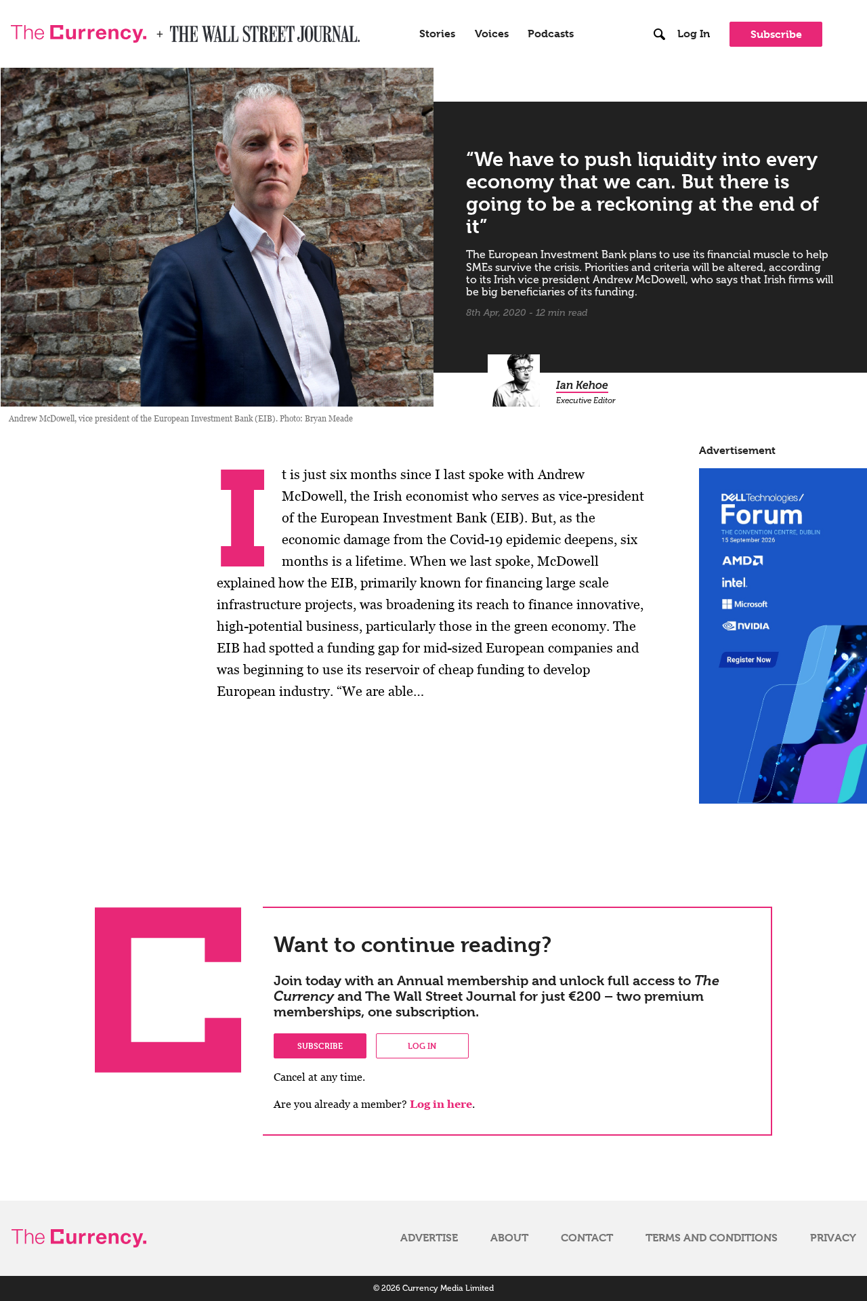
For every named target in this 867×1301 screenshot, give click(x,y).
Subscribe (776, 34)
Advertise (429, 1238)
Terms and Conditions (712, 1238)
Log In (693, 34)
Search (659, 6)
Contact (587, 1238)
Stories (437, 34)
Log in (422, 1045)
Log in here (441, 1104)
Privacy (833, 1238)
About (509, 1238)
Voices (492, 34)
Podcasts (551, 34)
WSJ (181, 30)
